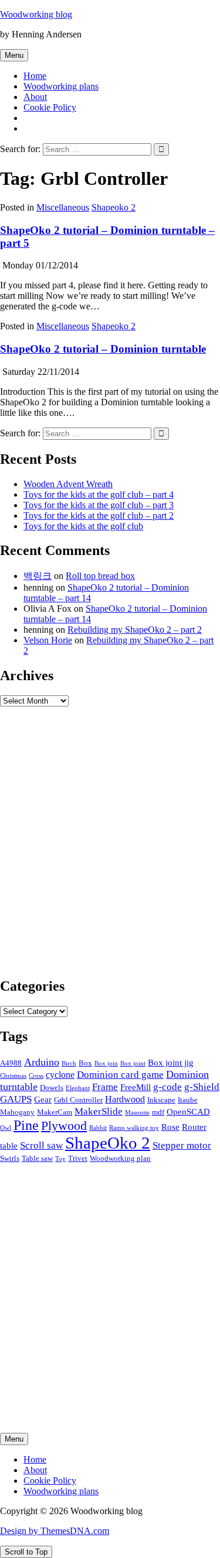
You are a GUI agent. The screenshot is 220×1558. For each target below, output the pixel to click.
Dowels (51, 1087)
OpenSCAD (188, 1111)
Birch (69, 1063)
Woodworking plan (120, 1158)
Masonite (137, 1112)
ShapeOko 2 (107, 1142)
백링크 (37, 576)
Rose (170, 1127)
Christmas (13, 1076)
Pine (26, 1125)
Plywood (64, 1126)
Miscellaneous (62, 207)
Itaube (188, 1099)
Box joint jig (171, 1062)
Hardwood (125, 1099)
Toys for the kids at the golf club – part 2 (98, 516)
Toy (60, 1159)
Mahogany (17, 1112)
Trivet (77, 1158)
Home (34, 76)
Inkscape (161, 1099)
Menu (14, 55)
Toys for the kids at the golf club (83, 526)
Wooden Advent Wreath (68, 484)
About (35, 97)
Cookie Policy (49, 107)
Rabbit (98, 1128)
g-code (167, 1086)
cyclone (60, 1074)
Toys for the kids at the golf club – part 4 (98, 494)
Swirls (9, 1158)
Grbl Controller (78, 1099)
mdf (158, 1112)
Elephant (78, 1088)
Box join (106, 1063)
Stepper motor (182, 1145)
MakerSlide (99, 1111)
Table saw (37, 1158)
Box (85, 1063)
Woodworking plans (61, 86)
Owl (5, 1128)
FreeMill (135, 1087)
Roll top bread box (100, 576)
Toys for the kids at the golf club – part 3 (98, 505)
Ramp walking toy (134, 1128)
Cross (36, 1076)
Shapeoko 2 (114, 207)
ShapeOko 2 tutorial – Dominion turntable (103, 349)
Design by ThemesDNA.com (54, 1531)
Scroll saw (41, 1145)
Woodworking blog (36, 14)
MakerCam (54, 1112)
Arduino (41, 1062)
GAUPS (16, 1099)
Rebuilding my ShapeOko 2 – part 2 (134, 630)
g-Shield (201, 1086)
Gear (43, 1099)
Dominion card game (120, 1074)
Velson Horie (47, 640)
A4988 (11, 1063)
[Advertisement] (110, 846)
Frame (105, 1086)
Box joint (132, 1063)
